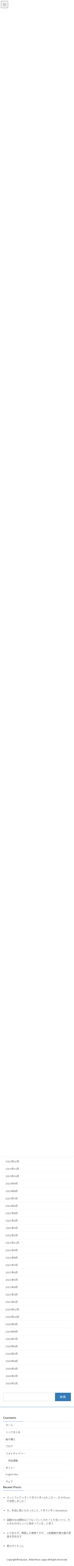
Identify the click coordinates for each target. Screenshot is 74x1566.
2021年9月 (12, 1250)
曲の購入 (10, 1439)
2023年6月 (12, 1205)
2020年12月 (12, 1309)
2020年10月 (12, 1316)
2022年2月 (12, 1235)
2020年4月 (12, 1361)
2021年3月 (12, 1294)
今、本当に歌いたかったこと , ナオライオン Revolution (37, 1510)
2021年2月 (12, 1302)
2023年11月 (12, 1169)
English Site (12, 1474)
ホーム (9, 1425)
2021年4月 (12, 1287)
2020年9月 (12, 1324)
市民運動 (13, 1460)
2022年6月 (12, 1220)
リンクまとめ (13, 1432)
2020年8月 (12, 1331)
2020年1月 (12, 1383)
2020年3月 (12, 1368)
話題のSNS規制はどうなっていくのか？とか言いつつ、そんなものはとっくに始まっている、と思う (38, 1521)
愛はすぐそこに (15, 1545)
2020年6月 (12, 1346)
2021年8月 (12, 1257)
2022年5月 (12, 1228)
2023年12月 (12, 1161)
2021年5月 (12, 1280)
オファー (10, 1467)
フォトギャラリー (15, 1453)
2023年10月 (12, 1176)
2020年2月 (12, 1376)
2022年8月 (12, 1213)
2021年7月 (12, 1265)
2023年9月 (12, 1183)
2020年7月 (12, 1339)
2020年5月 (12, 1353)
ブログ (9, 1446)
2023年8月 (12, 1191)
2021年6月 (12, 1272)
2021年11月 (12, 1242)
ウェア (9, 1481)
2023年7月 (12, 1198)
